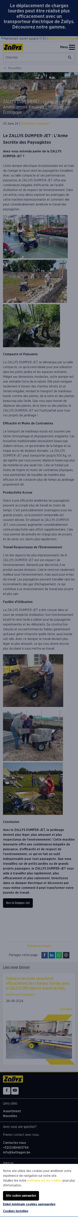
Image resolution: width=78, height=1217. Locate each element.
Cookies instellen (15, 1211)
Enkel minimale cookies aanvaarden (29, 1204)
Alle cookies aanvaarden (21, 1195)
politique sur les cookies (44, 1180)
